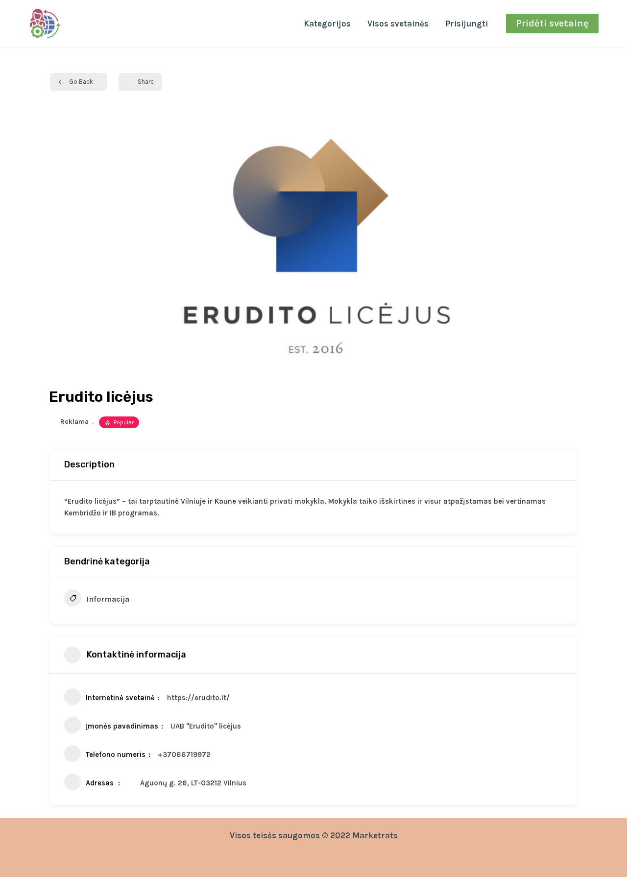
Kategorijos (327, 23)
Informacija (107, 599)
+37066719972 (184, 754)
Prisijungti (466, 23)
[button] (552, 23)
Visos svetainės (398, 23)
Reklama (74, 421)
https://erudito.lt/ (198, 697)
